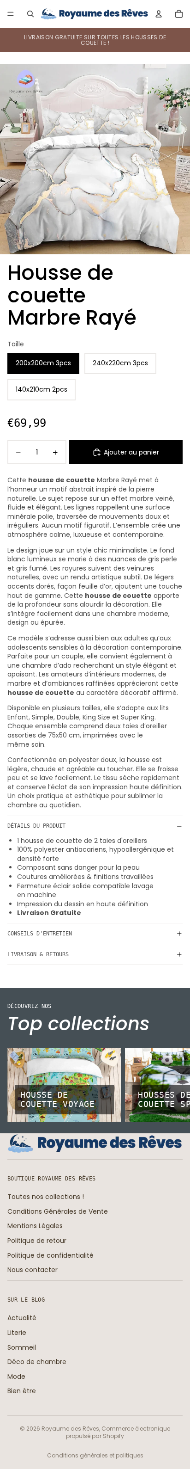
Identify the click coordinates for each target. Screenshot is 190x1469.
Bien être (21, 1390)
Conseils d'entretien (39, 933)
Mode (16, 1376)
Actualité (21, 1317)
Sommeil (21, 1347)
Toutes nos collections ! (45, 1196)
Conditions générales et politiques (95, 1455)
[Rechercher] (30, 14)
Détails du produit (36, 826)
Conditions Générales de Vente (57, 1211)
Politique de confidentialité (50, 1255)
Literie (16, 1332)
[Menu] (10, 14)
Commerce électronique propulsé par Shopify (118, 1432)
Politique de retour (36, 1240)
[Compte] (158, 14)
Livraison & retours (38, 954)
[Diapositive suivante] (172, 1085)
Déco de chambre (36, 1361)
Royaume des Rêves (70, 1428)
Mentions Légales (35, 1225)
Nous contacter (32, 1269)
